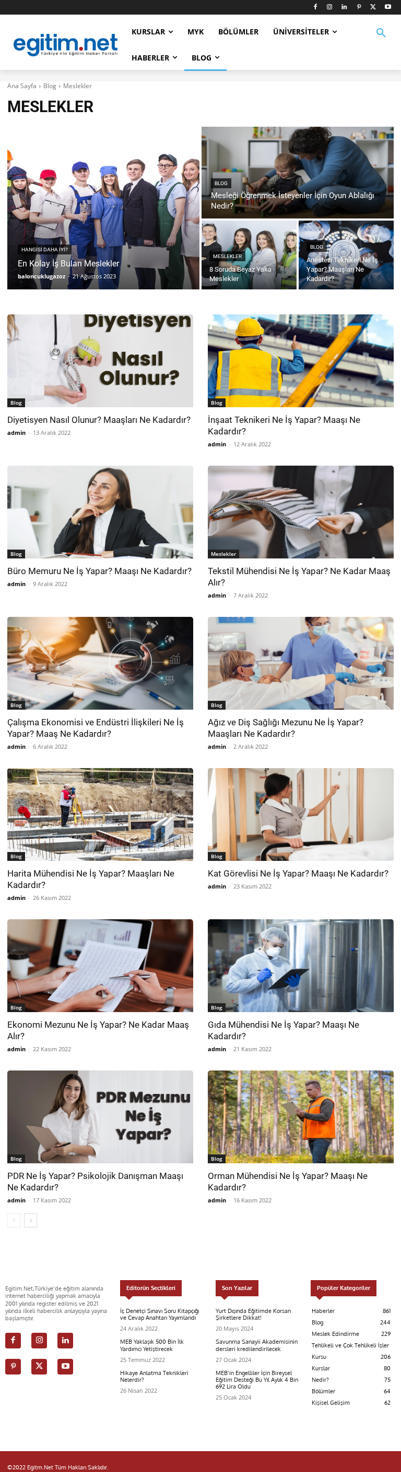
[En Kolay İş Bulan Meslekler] (103, 208)
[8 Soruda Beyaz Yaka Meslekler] (249, 255)
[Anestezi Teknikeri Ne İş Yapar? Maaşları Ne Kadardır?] (346, 255)
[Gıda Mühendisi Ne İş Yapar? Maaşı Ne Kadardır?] (301, 965)
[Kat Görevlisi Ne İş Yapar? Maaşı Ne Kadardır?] (301, 814)
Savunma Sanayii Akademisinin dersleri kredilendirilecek (257, 1345)
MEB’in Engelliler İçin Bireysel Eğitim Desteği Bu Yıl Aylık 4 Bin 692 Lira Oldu (257, 1379)
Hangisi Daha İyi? (44, 249)
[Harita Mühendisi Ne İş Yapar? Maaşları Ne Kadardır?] (100, 814)
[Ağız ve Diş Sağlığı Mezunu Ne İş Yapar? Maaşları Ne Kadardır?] (301, 663)
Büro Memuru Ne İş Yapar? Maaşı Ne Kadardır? (99, 571)
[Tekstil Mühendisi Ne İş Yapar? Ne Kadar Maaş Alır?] (301, 512)
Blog (49, 85)
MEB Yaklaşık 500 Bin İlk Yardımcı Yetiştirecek (152, 1345)
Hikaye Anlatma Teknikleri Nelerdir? (154, 1376)
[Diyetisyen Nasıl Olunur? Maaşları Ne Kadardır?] (100, 360)
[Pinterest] (359, 8)
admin (16, 432)
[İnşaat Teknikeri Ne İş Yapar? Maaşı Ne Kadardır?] (301, 360)
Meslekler (227, 256)
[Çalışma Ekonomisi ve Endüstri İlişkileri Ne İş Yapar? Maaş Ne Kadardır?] (100, 663)
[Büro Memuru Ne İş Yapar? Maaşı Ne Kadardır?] (100, 512)
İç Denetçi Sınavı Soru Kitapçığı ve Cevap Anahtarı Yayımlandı (159, 1314)
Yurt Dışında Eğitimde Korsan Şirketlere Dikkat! (253, 1314)
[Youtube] (388, 8)
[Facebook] (315, 8)
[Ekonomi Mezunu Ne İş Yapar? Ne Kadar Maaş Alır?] (100, 965)
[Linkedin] (344, 8)
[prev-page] (13, 1220)
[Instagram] (330, 8)
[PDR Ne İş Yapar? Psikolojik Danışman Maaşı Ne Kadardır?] (100, 1116)
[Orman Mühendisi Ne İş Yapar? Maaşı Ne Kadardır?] (301, 1116)
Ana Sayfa (22, 85)
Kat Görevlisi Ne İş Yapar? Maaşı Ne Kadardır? (298, 873)
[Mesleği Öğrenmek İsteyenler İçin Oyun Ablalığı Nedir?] (298, 172)
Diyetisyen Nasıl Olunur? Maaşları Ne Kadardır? (99, 420)
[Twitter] (373, 8)
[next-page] (30, 1220)
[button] (381, 39)
